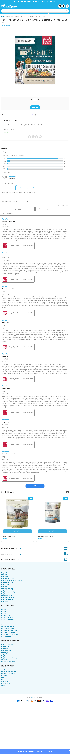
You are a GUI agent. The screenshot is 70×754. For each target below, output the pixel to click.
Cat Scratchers (5, 615)
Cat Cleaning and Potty (7, 619)
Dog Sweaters (5, 648)
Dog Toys (4, 586)
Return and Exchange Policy (9, 673)
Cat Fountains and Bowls (8, 632)
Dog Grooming (5, 594)
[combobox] (35, 11)
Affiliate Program (6, 683)
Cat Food (3, 609)
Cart (60, 6)
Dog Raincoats (5, 652)
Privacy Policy (5, 675)
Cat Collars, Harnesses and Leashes (11, 634)
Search (3, 685)
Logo (10, 6)
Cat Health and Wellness (8, 617)
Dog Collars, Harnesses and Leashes (11, 580)
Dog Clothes (4, 576)
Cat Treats (4, 611)
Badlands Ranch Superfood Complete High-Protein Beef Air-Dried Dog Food (17, 515)
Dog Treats (4, 575)
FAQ (2, 677)
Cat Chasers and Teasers (8, 661)
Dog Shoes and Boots (7, 646)
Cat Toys (3, 613)
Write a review (23, 25)
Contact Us (4, 681)
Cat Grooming (5, 621)
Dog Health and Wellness (8, 590)
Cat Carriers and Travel (7, 628)
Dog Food (4, 573)
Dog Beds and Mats (6, 595)
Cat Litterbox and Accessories (9, 625)
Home (3, 16)
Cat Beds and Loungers (7, 627)
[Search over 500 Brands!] (66, 11)
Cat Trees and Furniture (7, 636)
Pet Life (32, 697)
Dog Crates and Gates (7, 599)
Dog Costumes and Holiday (9, 658)
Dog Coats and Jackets (7, 644)
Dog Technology (6, 584)
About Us (4, 670)
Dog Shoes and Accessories (9, 578)
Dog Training (4, 601)
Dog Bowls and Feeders (7, 582)
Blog (2, 679)
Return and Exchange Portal (9, 672)
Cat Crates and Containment (9, 630)
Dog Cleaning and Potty (8, 592)
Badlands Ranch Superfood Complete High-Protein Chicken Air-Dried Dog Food (52, 515)
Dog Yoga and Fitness (7, 650)
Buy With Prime (5, 687)
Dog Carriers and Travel (8, 597)
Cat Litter (4, 623)
